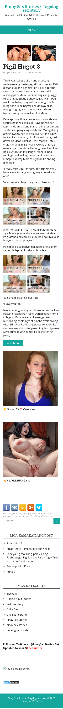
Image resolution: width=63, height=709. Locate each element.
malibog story (14, 604)
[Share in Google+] (30, 507)
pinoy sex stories (16, 625)
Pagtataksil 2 (14, 543)
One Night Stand (16, 614)
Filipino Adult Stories (18, 599)
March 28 (36, 513)
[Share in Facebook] (6, 507)
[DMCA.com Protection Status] (11, 682)
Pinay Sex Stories (33, 72)
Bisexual (11, 593)
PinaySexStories (43, 644)
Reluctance (46, 513)
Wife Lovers (46, 516)
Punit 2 (10, 571)
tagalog (26, 516)
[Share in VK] (14, 507)
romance (7, 516)
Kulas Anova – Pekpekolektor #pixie (28, 549)
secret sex (17, 516)
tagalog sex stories (18, 630)
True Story (35, 516)
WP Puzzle (37, 701)
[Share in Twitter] (39, 507)
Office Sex (12, 609)
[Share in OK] (22, 507)
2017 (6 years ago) (22, 513)
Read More (13, 343)
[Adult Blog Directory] (16, 668)
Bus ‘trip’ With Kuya (18, 566)
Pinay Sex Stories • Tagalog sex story (31, 8)
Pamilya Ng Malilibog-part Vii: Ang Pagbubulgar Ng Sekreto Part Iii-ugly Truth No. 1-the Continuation (32, 557)
